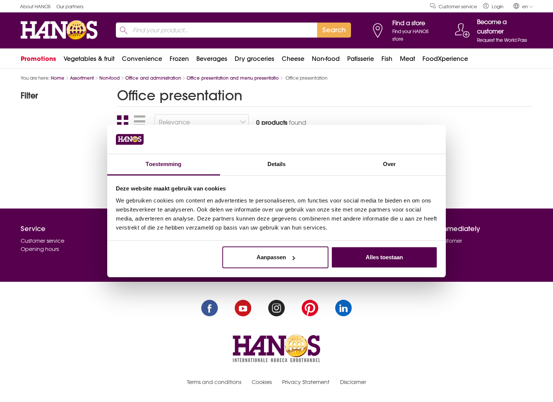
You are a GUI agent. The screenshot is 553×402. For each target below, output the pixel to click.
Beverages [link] (211, 58)
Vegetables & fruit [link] (89, 58)
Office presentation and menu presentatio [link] (233, 78)
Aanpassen (271, 257)
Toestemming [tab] (163, 164)
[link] (493, 6)
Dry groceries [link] (254, 58)
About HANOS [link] (35, 6)
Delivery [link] (420, 257)
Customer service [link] (458, 6)
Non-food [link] (326, 58)
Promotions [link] (38, 58)
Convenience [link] (142, 58)
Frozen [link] (179, 58)
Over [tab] (389, 164)
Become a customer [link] (436, 241)
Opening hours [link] (40, 249)
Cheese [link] (293, 58)
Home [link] (57, 78)
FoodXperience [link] (445, 58)
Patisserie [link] (360, 58)
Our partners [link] (70, 6)
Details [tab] (276, 164)
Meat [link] (407, 58)
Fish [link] (386, 58)
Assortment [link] (82, 78)
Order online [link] (426, 249)
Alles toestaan (384, 257)
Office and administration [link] (153, 78)
